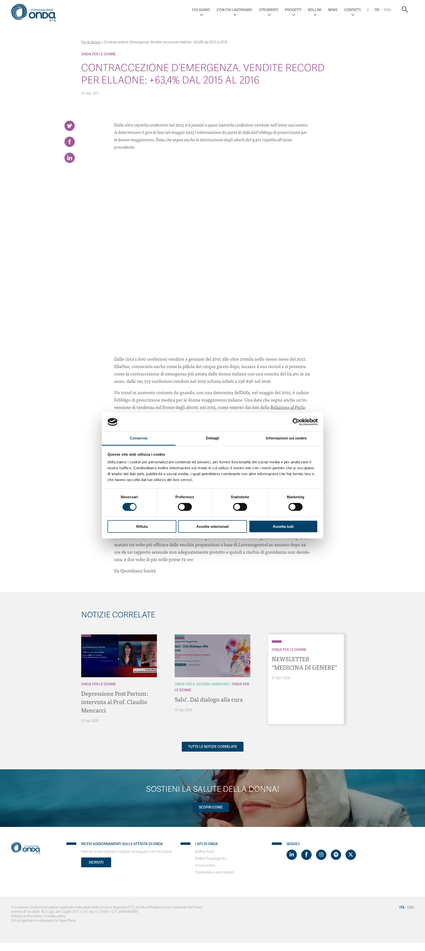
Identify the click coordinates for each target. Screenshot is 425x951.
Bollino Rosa (204, 852)
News (332, 10)
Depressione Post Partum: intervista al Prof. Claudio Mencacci (114, 701)
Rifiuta (142, 526)
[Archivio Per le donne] (86, 635)
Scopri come (211, 807)
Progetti (293, 10)
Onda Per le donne (98, 54)
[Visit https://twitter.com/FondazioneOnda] (351, 855)
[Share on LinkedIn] (70, 158)
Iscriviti (96, 862)
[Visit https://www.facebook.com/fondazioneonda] (306, 855)
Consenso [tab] (139, 438)
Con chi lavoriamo (234, 10)
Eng (387, 10)
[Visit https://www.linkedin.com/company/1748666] (292, 855)
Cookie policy (55, 916)
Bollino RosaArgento (211, 858)
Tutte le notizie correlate (212, 746)
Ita (376, 10)
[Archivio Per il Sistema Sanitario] (179, 635)
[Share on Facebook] (70, 142)
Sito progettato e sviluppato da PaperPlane (43, 921)
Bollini (314, 10)
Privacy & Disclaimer (27, 916)
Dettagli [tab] (212, 438)
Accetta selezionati (212, 526)
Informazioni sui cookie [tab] (286, 438)
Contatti (352, 10)
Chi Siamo (201, 10)
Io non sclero (205, 865)
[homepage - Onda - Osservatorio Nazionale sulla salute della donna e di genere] (35, 13)
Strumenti (268, 10)
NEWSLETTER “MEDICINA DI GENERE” (304, 663)
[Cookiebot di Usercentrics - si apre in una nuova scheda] (296, 422)
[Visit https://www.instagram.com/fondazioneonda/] (321, 855)
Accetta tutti (283, 526)
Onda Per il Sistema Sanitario (202, 684)
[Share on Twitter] (70, 126)
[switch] (185, 507)
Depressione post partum (214, 872)
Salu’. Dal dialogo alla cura (209, 699)
